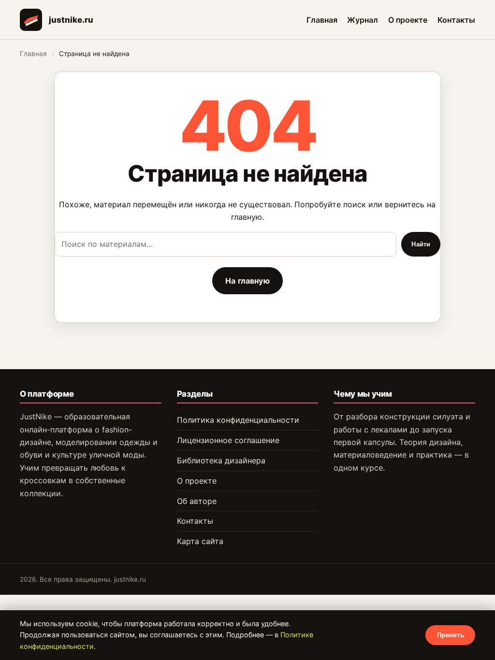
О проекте (407, 19)
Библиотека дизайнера (221, 460)
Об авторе (197, 501)
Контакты (456, 19)
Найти (420, 244)
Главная (321, 19)
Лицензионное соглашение (228, 440)
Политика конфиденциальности (238, 420)
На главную (247, 281)
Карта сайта (200, 541)
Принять (450, 635)
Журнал (362, 19)
